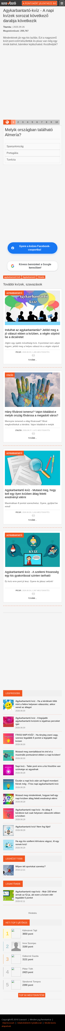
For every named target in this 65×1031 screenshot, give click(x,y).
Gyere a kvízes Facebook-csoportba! (34, 248)
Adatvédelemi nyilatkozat (29, 1022)
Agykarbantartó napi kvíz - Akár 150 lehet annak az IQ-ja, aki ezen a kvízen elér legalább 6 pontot (36, 894)
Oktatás (41, 277)
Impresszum (8, 1022)
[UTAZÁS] (32, 389)
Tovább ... (32, 360)
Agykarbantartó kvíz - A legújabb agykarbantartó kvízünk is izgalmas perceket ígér (37, 721)
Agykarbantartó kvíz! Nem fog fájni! (32, 826)
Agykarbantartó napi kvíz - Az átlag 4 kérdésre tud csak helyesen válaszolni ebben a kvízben (37, 812)
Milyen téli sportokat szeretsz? (30, 866)
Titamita (7, 27)
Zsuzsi (18, 430)
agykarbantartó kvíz (12, 277)
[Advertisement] (32, 83)
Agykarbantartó (29, 277)
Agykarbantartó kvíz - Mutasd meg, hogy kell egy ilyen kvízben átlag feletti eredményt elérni (30, 494)
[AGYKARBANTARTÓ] (32, 307)
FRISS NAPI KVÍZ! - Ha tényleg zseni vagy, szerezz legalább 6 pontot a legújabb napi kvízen (36, 738)
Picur (18, 352)
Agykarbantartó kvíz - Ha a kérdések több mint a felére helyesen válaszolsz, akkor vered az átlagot (36, 704)
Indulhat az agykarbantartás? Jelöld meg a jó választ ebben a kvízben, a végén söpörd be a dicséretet (32, 333)
